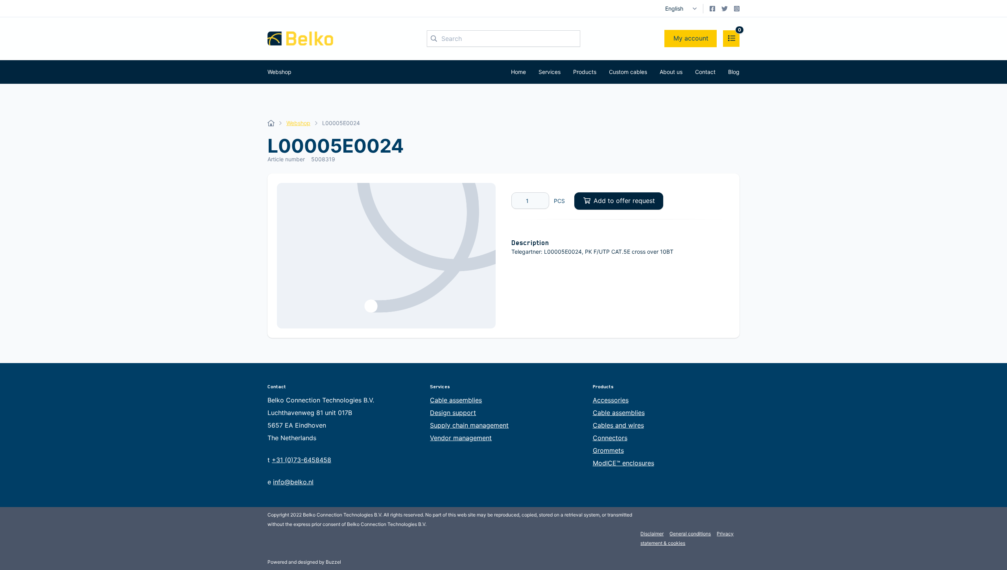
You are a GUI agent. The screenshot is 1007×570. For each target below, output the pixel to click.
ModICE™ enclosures (623, 463)
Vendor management (461, 438)
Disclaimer (652, 534)
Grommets (608, 450)
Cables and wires (618, 425)
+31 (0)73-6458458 (301, 460)
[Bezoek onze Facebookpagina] (712, 9)
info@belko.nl (293, 482)
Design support (453, 413)
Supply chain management (469, 425)
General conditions (690, 534)
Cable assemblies (456, 400)
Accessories (611, 400)
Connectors (610, 438)
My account (690, 38)
